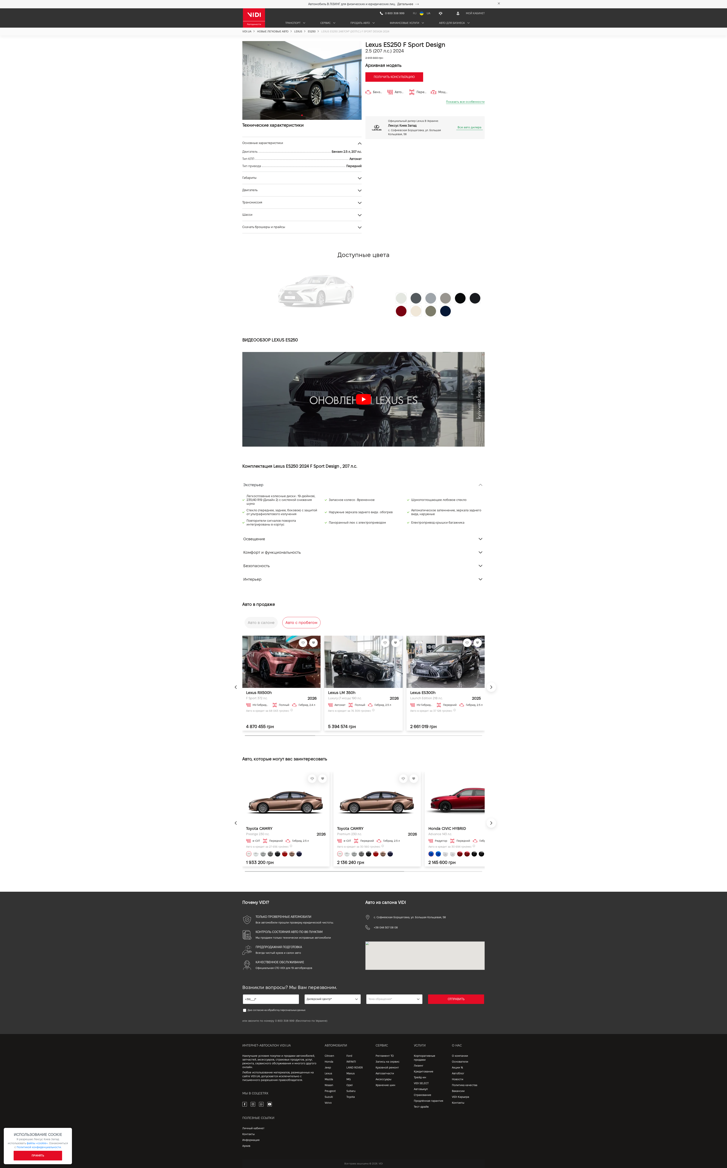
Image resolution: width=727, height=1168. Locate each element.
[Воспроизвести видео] (363, 399)
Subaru (351, 1090)
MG (348, 1079)
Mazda (329, 1079)
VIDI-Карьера (460, 1096)
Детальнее (405, 4)
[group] (302, 80)
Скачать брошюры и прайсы (263, 227)
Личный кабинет (253, 1128)
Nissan (329, 1085)
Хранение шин (385, 1085)
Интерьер (252, 579)
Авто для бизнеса (452, 22)
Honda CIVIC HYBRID (447, 828)
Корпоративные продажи (424, 1057)
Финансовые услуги (405, 22)
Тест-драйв (421, 1106)
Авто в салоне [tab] (261, 623)
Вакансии (458, 1090)
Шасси (247, 214)
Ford (349, 1055)
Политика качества (464, 1085)
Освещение (254, 539)
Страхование (422, 1094)
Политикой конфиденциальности (39, 1147)
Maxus (350, 1073)
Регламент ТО (385, 1055)
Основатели (460, 1061)
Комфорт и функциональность (272, 552)
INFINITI (351, 1061)
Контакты (458, 1102)
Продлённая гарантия (428, 1100)
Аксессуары (383, 1079)
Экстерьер (253, 485)
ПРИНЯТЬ (38, 1155)
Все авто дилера (469, 127)
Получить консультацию (394, 77)
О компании (460, 1055)
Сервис (325, 22)
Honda (329, 1061)
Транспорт (293, 22)
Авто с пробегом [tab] (301, 623)
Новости (457, 1079)
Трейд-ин (420, 1077)
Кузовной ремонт (387, 1067)
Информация (251, 1140)
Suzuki (329, 1096)
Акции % (457, 1067)
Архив (246, 1145)
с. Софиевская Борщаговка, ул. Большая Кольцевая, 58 (410, 917)
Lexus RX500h (259, 693)
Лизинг (418, 1065)
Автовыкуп (421, 1089)
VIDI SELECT (421, 1083)
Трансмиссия (252, 202)
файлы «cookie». (37, 1143)
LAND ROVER (354, 1067)
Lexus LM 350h (341, 693)
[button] (247, 79)
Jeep (328, 1067)
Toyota (350, 1096)
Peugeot (330, 1090)
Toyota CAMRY (259, 828)
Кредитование (423, 1071)
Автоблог (458, 1073)
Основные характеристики (262, 143)
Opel (349, 1085)
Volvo (328, 1102)
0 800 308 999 (284, 1020)
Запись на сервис (387, 1061)
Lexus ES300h (422, 693)
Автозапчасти (385, 1073)
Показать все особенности (465, 101)
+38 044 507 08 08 (386, 927)
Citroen (329, 1055)
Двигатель (249, 190)
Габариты (249, 177)
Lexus (328, 1073)
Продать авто (360, 22)
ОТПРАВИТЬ (456, 999)
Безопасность (256, 566)
